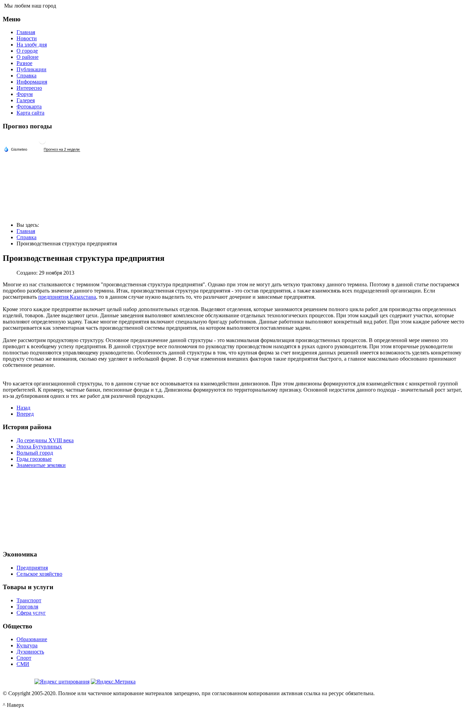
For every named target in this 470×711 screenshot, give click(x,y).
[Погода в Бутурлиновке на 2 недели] (62, 149)
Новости (27, 38)
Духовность (30, 652)
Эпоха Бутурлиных (39, 446)
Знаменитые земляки (41, 465)
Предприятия (32, 568)
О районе (28, 57)
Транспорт (29, 600)
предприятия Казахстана (67, 297)
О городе (27, 51)
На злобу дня (32, 44)
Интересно (29, 88)
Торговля (27, 606)
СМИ (23, 664)
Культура (27, 645)
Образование (32, 639)
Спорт (24, 658)
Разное (24, 63)
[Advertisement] (235, 508)
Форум (25, 94)
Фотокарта (29, 106)
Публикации (31, 69)
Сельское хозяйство (39, 574)
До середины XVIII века (45, 440)
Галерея (26, 100)
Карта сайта (30, 113)
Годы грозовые (34, 459)
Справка (26, 75)
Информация (32, 82)
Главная (26, 32)
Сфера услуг (31, 613)
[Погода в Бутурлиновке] (42, 143)
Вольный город (35, 453)
